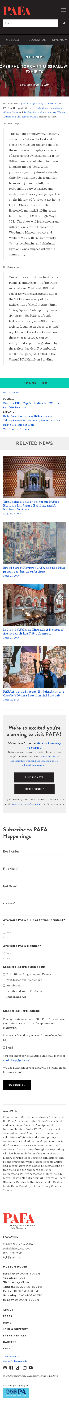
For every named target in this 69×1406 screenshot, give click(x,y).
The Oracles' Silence (16, 429)
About (8, 1310)
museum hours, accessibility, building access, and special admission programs (35, 760)
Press (7, 1316)
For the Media (11, 392)
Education (37, 40)
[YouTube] (31, 1368)
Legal (7, 1348)
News (7, 1323)
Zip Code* (9, 903)
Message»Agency (15, 1385)
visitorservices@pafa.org (25, 804)
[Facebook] (11, 1368)
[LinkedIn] (24, 1368)
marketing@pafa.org (16, 1060)
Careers (10, 1342)
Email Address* (12, 851)
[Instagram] (5, 1368)
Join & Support (15, 1329)
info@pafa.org (11, 1257)
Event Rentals (14, 1336)
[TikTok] (18, 1368)
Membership (34, 789)
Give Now (59, 40)
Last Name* (10, 885)
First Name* (10, 868)
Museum (12, 40)
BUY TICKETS (34, 777)
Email (9, 1047)
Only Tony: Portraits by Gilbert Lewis (27, 416)
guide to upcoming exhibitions (39, 103)
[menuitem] (12, 40)
